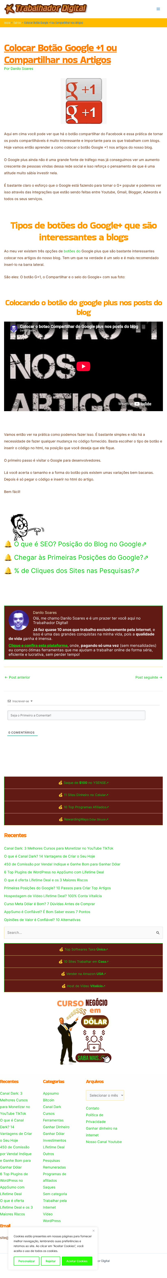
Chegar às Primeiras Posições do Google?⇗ (81, 557)
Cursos (49, 1113)
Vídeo (48, 1214)
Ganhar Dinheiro (56, 1127)
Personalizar (26, 1261)
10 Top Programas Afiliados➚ (86, 807)
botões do (72, 251)
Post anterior (17, 677)
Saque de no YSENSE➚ (86, 783)
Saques (49, 1187)
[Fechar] (93, 1230)
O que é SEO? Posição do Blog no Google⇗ (80, 544)
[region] (53, 1248)
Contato (92, 1108)
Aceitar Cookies (77, 1261)
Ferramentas (53, 1120)
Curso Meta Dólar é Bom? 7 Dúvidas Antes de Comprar (49, 904)
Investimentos (54, 1140)
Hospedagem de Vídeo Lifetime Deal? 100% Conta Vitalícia (53, 896)
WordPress (52, 1221)
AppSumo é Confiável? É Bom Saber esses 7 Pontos (47, 912)
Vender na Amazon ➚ (86, 974)
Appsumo (51, 1093)
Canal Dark (52, 1107)
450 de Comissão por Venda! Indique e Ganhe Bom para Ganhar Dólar (62, 864)
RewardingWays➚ (86, 819)
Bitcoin (48, 1100)
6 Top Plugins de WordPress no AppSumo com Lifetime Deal (54, 872)
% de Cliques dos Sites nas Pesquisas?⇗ (77, 571)
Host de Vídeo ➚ (86, 986)
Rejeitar (51, 1261)
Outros (48, 1154)
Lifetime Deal (54, 1147)
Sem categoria (55, 1194)
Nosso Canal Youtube (104, 1142)
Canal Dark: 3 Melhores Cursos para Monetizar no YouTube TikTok (58, 848)
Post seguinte (149, 677)
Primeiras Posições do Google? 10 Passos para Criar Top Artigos (57, 888)
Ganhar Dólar (54, 1133)
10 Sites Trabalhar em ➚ (86, 961)
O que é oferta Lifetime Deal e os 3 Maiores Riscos (46, 880)
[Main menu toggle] (158, 9)
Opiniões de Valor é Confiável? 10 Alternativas (42, 920)
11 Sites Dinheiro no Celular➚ (86, 795)
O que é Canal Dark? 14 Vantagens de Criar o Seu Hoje (49, 856)
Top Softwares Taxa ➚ (86, 949)
